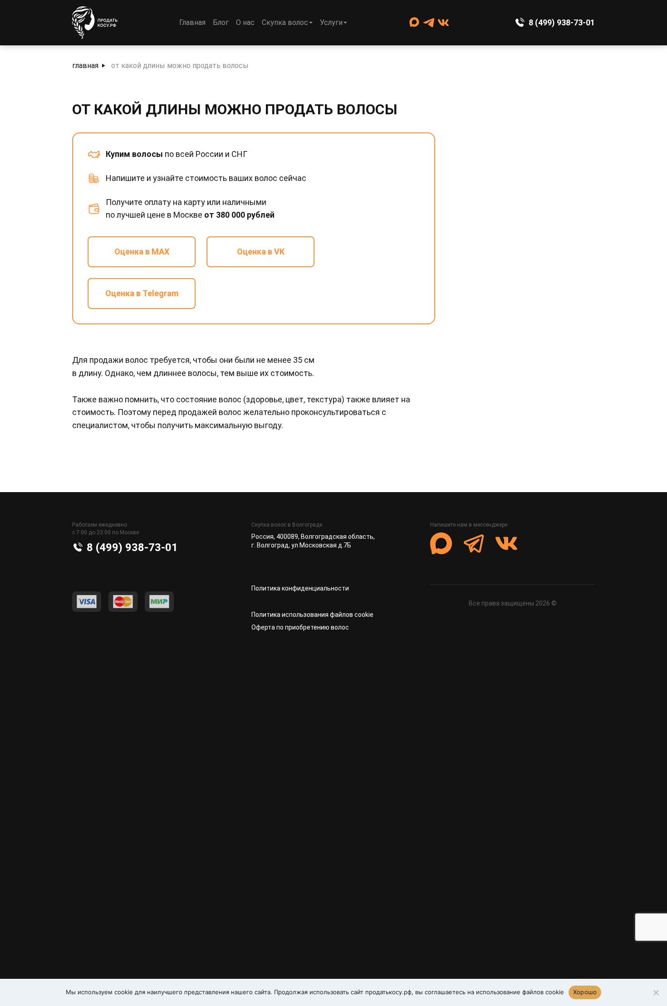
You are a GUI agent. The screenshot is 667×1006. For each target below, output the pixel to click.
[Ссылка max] (414, 22)
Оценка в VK (260, 251)
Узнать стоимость (334, 869)
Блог (221, 22)
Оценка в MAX (141, 251)
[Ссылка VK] (443, 22)
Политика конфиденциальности (300, 588)
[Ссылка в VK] (506, 543)
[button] (445, 628)
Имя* (220, 679)
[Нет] (655, 992)
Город (221, 777)
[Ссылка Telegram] (428, 22)
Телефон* (227, 728)
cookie (123, 992)
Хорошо (585, 992)
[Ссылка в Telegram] (474, 543)
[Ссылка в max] (441, 543)
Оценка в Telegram (141, 293)
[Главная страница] (95, 22)
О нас (245, 22)
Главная (192, 22)
